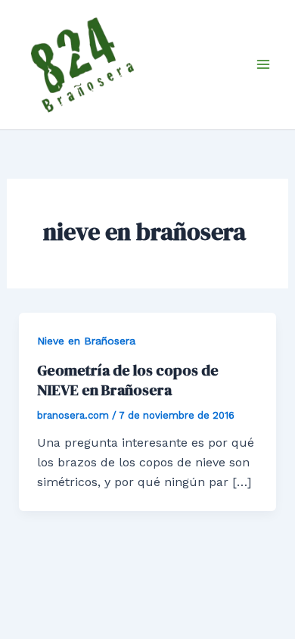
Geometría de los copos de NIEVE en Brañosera (128, 380)
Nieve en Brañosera (86, 341)
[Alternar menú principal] (263, 64)
